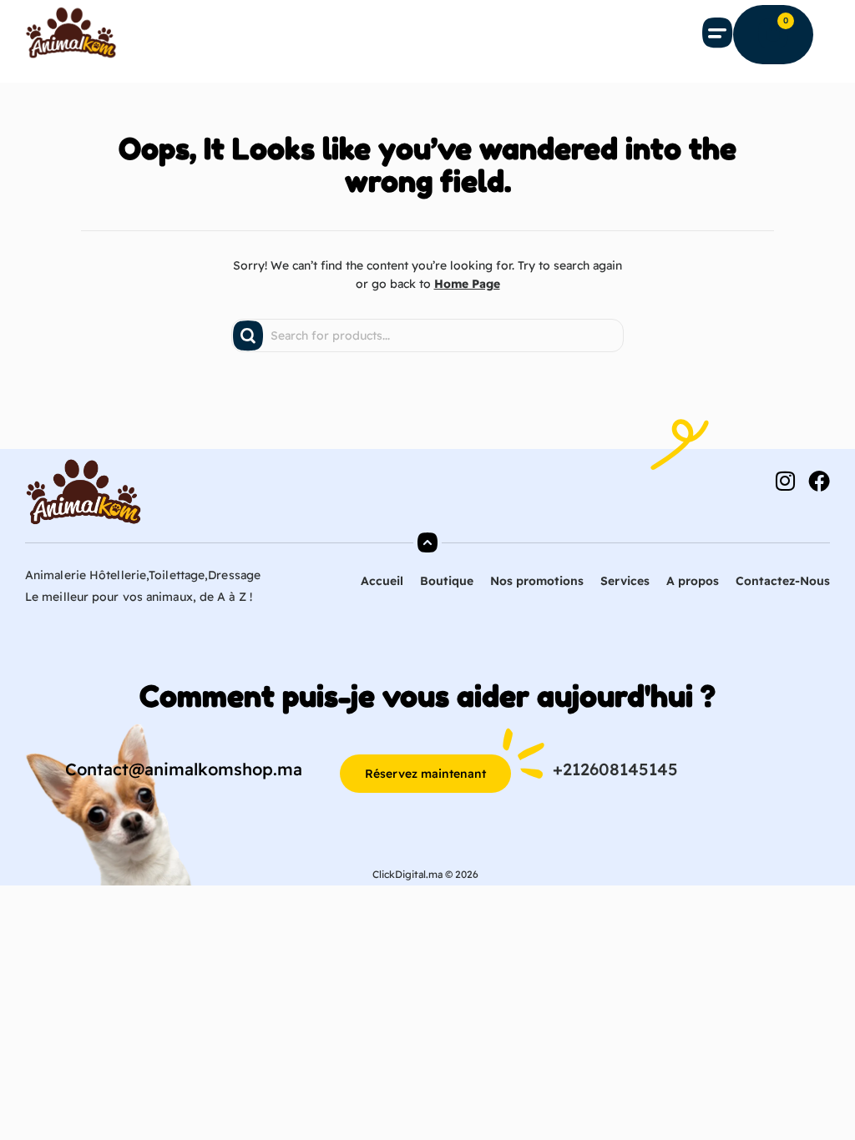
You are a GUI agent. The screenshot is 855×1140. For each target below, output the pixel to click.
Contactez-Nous (783, 580)
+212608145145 (615, 769)
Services (625, 580)
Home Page (467, 283)
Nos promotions (537, 580)
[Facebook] (819, 481)
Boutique (446, 580)
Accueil (382, 580)
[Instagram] (785, 481)
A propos (692, 580)
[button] (718, 32)
